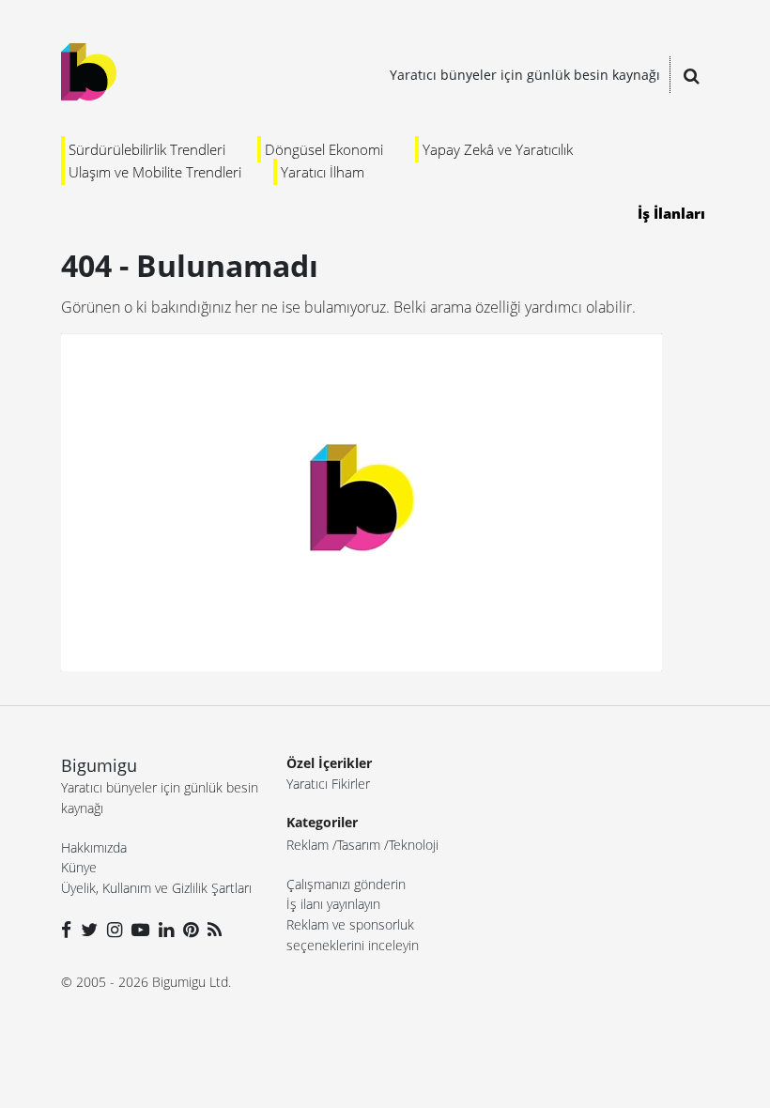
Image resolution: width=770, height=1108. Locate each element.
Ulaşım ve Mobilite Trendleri (155, 171)
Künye (79, 867)
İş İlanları (671, 213)
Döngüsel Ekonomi (324, 149)
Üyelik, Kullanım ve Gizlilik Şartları (156, 888)
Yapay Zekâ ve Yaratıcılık (498, 149)
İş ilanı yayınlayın (333, 904)
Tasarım (358, 845)
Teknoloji (414, 845)
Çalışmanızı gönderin (346, 884)
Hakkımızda (94, 847)
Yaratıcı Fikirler (328, 784)
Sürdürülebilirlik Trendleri (147, 149)
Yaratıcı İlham (322, 171)
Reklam (307, 845)
